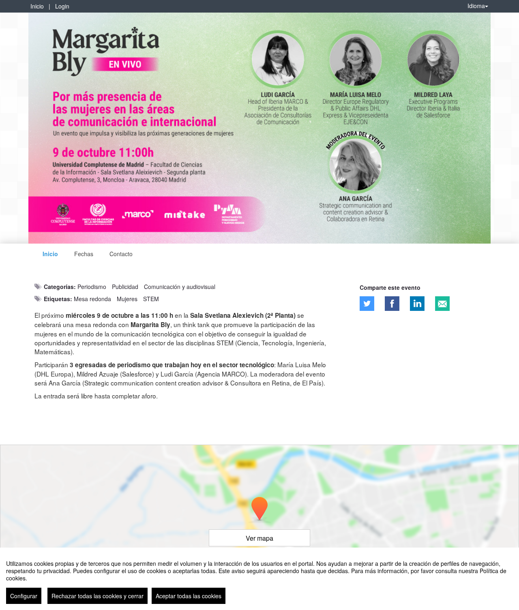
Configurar (23, 596)
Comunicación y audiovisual (179, 287)
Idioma (476, 6)
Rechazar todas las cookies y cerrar (97, 596)
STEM (151, 299)
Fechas (83, 254)
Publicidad (125, 287)
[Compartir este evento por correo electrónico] (442, 303)
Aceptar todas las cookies (188, 596)
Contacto (121, 254)
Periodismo (91, 287)
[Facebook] (392, 303)
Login (62, 6)
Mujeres (127, 299)
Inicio (37, 6)
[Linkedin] (417, 303)
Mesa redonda (92, 299)
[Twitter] (367, 303)
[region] (259, 579)
